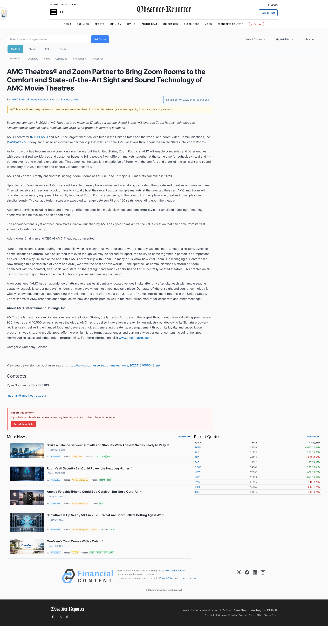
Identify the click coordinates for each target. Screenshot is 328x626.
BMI (103, 457)
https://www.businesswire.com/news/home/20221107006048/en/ (114, 365)
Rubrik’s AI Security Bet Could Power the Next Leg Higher (90, 468)
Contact (242, 615)
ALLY (92, 553)
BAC (197, 462)
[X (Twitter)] (238, 576)
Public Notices (68, 4)
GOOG (198, 467)
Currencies (61, 58)
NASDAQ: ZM (17, 142)
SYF (111, 553)
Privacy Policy (166, 577)
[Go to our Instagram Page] (67, 617)
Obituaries (170, 24)
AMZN (198, 447)
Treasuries (98, 58)
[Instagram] (262, 576)
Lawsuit (75, 553)
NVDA (198, 482)
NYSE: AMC (39, 137)
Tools (62, 49)
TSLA (197, 492)
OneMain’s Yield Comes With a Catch (75, 541)
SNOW (112, 530)
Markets (15, 49)
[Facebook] (246, 576)
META (197, 472)
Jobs (208, 24)
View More (183, 436)
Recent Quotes (253, 39)
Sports (99, 24)
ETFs (48, 49)
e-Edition (256, 24)
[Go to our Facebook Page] (52, 617)
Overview (33, 58)
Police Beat (149, 24)
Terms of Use (255, 615)
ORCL (197, 487)
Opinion (115, 24)
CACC (99, 553)
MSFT (102, 480)
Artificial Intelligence (80, 480)
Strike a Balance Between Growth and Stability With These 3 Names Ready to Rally (108, 445)
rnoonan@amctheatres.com (26, 395)
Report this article (23, 424)
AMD (197, 457)
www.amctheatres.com (135, 337)
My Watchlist (283, 39)
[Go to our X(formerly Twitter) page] (60, 617)
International (79, 58)
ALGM (96, 457)
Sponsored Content (230, 24)
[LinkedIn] (254, 576)
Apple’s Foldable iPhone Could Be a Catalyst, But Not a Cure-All (94, 491)
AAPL (102, 503)
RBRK (109, 480)
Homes (54, 4)
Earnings (94, 530)
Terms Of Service (187, 577)
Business (83, 24)
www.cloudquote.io (175, 570)
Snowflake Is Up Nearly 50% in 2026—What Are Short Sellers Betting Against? (105, 515)
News (67, 24)
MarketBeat (55, 457)
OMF (106, 553)
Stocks (32, 49)
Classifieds (191, 24)
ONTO (109, 457)
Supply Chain (77, 457)
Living (131, 24)
